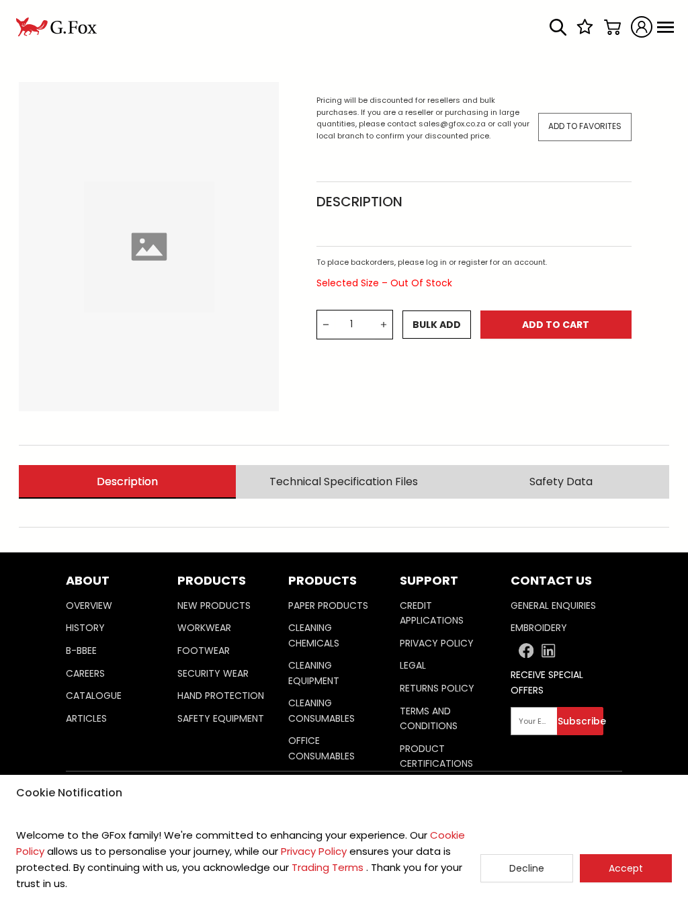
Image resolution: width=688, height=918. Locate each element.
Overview (89, 605)
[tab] (127, 481)
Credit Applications (432, 613)
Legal (413, 665)
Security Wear (213, 673)
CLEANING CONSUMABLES (321, 710)
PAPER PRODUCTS (328, 605)
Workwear (204, 627)
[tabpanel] (344, 503)
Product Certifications (436, 756)
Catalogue (94, 695)
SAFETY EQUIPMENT (220, 718)
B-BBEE (81, 650)
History (85, 627)
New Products (214, 605)
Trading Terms (327, 867)
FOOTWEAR (203, 650)
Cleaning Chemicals (313, 635)
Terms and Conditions (429, 718)
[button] (121, 671)
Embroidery (539, 627)
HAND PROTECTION (220, 695)
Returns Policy (437, 688)
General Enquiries (553, 605)
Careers (85, 673)
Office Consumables (321, 748)
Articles (86, 718)
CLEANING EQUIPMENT (313, 673)
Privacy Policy (437, 643)
